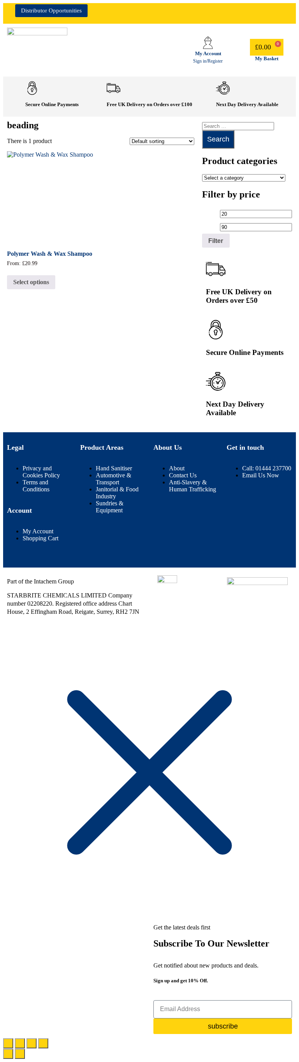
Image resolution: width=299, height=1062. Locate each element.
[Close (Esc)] (43, 1043)
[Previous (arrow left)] (8, 1054)
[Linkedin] (136, 14)
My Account (208, 53)
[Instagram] (159, 14)
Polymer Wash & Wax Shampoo (49, 253)
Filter (215, 240)
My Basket (266, 58)
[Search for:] (238, 125)
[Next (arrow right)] (20, 1054)
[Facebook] (113, 14)
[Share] (31, 1043)
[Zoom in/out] (8, 1043)
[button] (244, 9)
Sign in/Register (208, 61)
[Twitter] (182, 14)
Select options (31, 282)
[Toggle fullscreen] (20, 1043)
